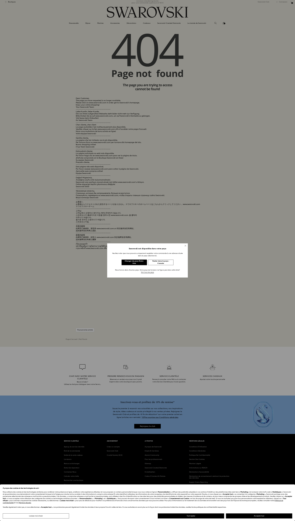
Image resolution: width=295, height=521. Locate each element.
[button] (185, 245)
